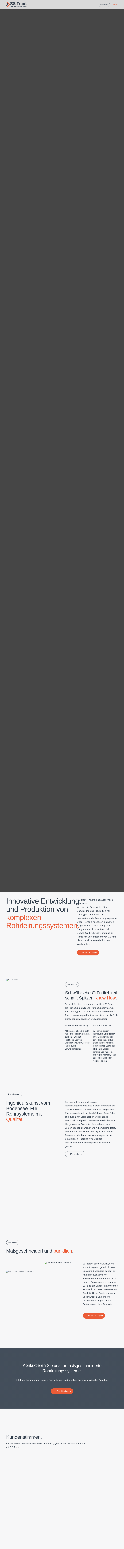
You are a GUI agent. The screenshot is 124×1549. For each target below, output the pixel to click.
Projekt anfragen (89, 952)
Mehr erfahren (76, 1154)
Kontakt (104, 5)
